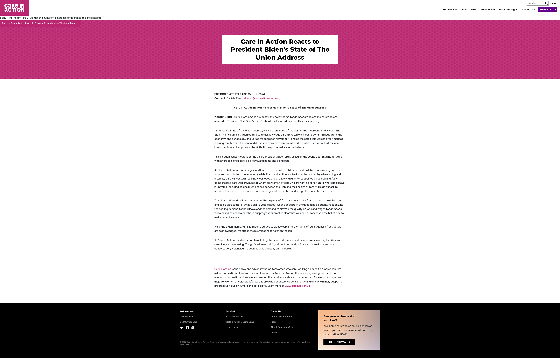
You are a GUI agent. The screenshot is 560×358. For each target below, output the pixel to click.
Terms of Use (186, 345)
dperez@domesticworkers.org (262, 98)
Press (4, 23)
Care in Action (8, 2)
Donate (546, 9)
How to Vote (469, 9)
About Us (527, 9)
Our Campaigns (508, 9)
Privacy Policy (304, 342)
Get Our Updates (188, 322)
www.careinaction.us (297, 285)
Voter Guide (488, 9)
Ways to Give (555, 9)
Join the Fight (187, 316)
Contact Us (277, 332)
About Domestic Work (282, 327)
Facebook (187, 328)
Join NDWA (337, 342)
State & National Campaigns (239, 322)
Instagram (192, 328)
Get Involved (449, 9)
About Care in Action (281, 316)
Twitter (181, 328)
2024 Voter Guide (234, 316)
